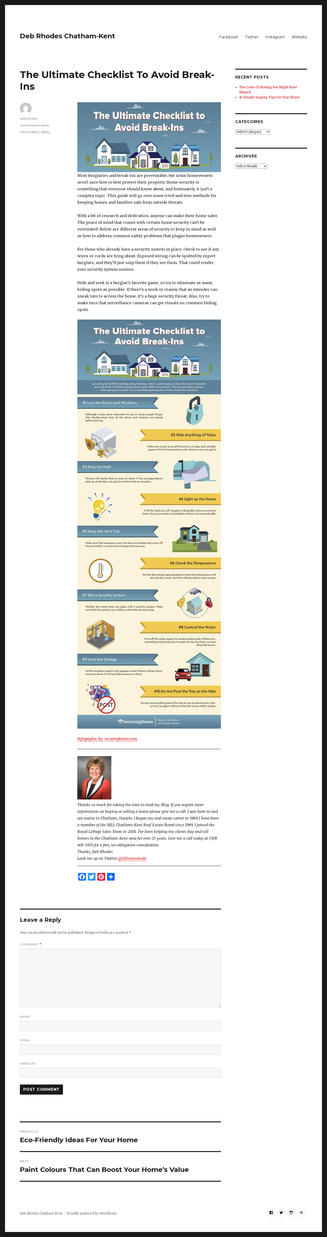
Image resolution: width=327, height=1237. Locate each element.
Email (25, 1040)
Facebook (228, 37)
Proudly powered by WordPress (92, 1213)
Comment (31, 944)
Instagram (275, 37)
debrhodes (28, 118)
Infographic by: (90, 738)
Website (299, 37)
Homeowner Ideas (34, 125)
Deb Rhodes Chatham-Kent (67, 36)
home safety (29, 132)
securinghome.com (120, 738)
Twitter (252, 37)
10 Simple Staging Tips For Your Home (269, 97)
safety (45, 132)
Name (25, 1016)
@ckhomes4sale (132, 858)
